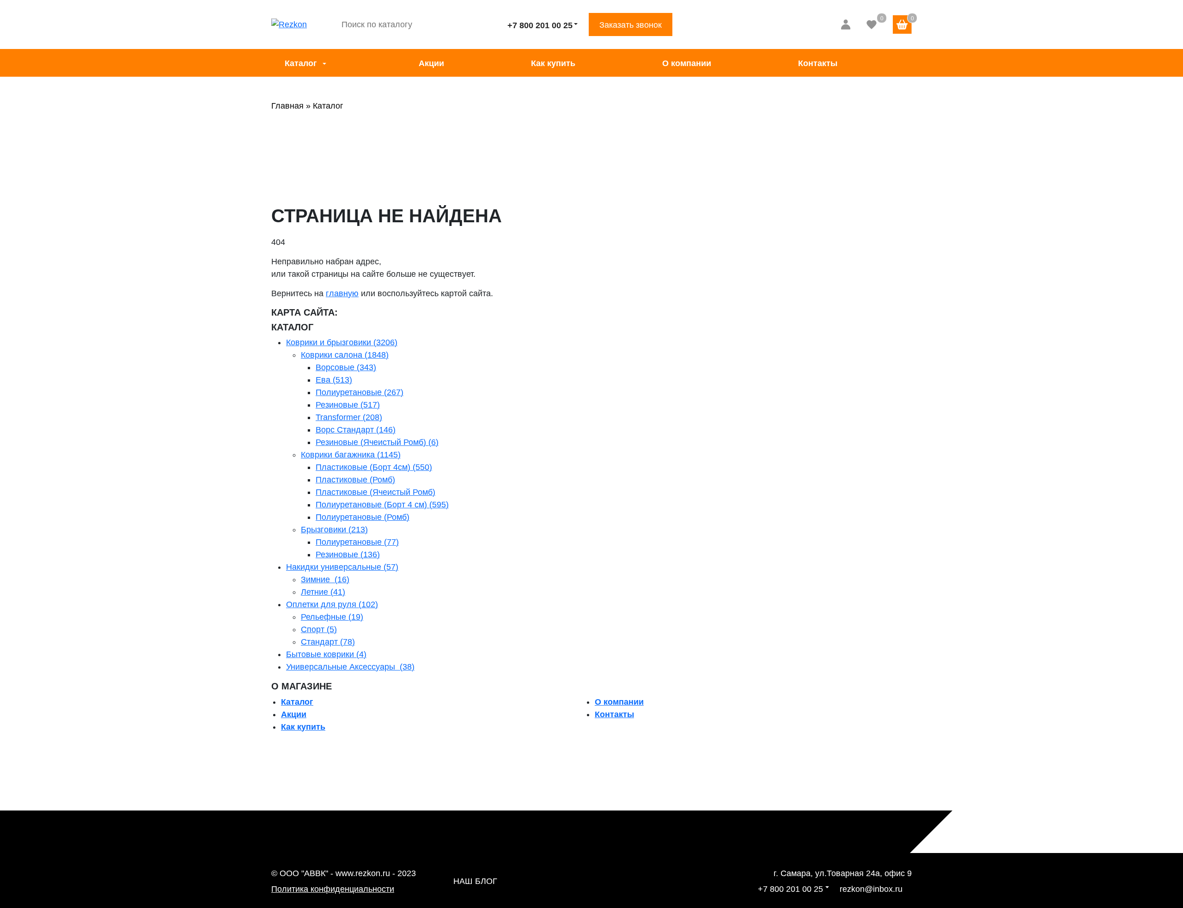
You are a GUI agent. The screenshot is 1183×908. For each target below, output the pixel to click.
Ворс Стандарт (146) (356, 429)
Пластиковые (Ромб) (355, 479)
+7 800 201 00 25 (540, 25)
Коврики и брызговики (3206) (341, 342)
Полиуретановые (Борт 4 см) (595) (382, 504)
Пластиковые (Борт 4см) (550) (374, 467)
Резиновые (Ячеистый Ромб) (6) (377, 442)
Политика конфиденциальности (332, 889)
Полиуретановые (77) (357, 542)
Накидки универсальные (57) (342, 567)
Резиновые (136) (348, 554)
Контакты (817, 63)
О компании (686, 63)
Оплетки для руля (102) (332, 604)
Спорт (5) (319, 629)
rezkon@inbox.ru (871, 889)
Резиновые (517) (348, 404)
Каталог (301, 63)
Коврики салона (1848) (345, 355)
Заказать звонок (630, 25)
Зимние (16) (325, 579)
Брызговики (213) (334, 529)
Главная (287, 105)
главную (342, 293)
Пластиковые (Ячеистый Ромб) (375, 492)
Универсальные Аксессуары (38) (350, 666)
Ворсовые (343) (346, 367)
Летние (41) (323, 592)
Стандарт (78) (328, 641)
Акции (431, 63)
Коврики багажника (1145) (351, 454)
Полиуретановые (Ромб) (362, 517)
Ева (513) (334, 379)
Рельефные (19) (332, 617)
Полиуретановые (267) (359, 392)
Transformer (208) (349, 417)
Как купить (553, 63)
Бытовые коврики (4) (326, 654)
